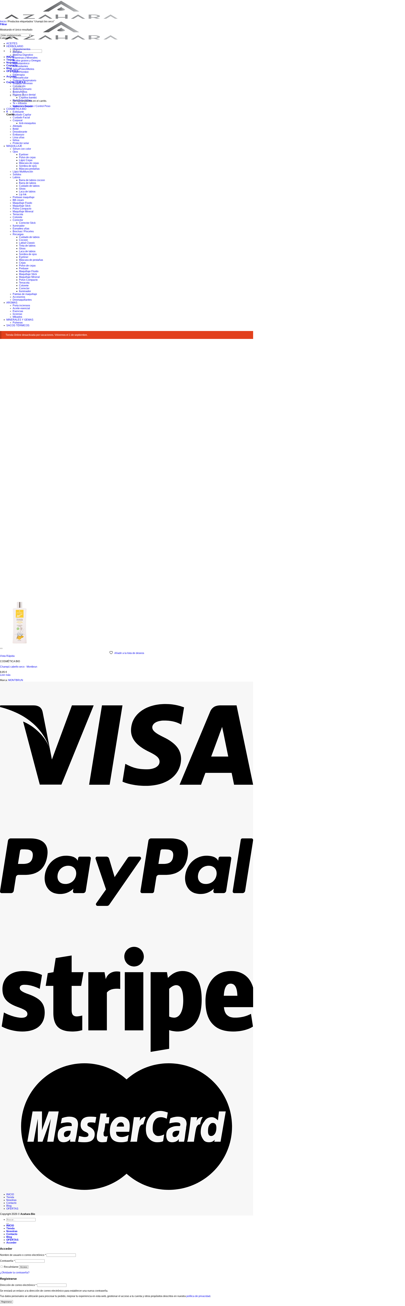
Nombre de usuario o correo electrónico (23, 1255)
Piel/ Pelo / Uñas (22, 100)
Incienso (17, 314)
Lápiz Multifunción (23, 171)
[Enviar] (7, 1223)
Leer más (5, 675)
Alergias (17, 52)
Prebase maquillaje (23, 197)
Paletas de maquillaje (25, 294)
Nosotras (11, 62)
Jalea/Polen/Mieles (23, 69)
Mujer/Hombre (21, 72)
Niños (16, 140)
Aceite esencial (21, 308)
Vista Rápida (7, 656)
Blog (9, 68)
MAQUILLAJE (14, 146)
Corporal (17, 120)
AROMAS (11, 302)
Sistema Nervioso (23, 83)
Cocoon (23, 240)
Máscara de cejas (29, 163)
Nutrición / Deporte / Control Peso (31, 106)
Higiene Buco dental (24, 94)
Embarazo (18, 134)
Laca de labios (27, 191)
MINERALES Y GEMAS (19, 319)
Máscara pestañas (29, 168)
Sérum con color (22, 148)
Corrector (18, 220)
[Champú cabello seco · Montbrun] (19, 644)
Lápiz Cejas (25, 160)
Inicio (3, 21)
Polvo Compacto (22, 208)
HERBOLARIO (14, 46)
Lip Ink (22, 194)
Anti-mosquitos (27, 123)
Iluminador (19, 225)
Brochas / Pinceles (23, 231)
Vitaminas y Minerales (25, 57)
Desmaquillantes (22, 299)
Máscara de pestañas (31, 260)
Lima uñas (18, 137)
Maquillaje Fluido (22, 203)
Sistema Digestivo (23, 54)
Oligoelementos (21, 49)
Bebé (16, 129)
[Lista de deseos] (1, 648)
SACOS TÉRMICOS (17, 325)
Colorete (17, 217)
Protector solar (21, 143)
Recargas (18, 234)
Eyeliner (23, 154)
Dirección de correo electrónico (18, 1285)
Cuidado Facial (21, 117)
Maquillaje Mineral (23, 211)
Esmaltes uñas (21, 228)
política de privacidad (198, 1296)
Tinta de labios (27, 245)
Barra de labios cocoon (32, 180)
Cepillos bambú (28, 97)
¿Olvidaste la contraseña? (14, 1272)
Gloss (22, 188)
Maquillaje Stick (22, 205)
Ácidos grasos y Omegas (27, 60)
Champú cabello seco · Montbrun (18, 666)
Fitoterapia (19, 74)
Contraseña (7, 1260)
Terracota (18, 214)
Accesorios (19, 297)
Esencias (18, 311)
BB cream (18, 200)
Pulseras (18, 322)
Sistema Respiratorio (24, 80)
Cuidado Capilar (22, 114)
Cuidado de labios (29, 185)
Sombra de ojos (28, 166)
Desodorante (20, 131)
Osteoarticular (20, 77)
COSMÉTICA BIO (16, 109)
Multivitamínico (21, 63)
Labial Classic (27, 242)
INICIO (10, 1194)
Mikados (17, 317)
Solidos (17, 174)
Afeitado (17, 126)
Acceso (23, 1267)
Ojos (15, 151)
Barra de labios (27, 183)
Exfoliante (18, 111)
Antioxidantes (20, 66)
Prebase (23, 268)
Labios (16, 177)
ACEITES (11, 43)
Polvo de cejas (27, 157)
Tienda (10, 1197)
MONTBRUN (15, 680)
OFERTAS (12, 71)
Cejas (22, 262)
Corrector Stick (27, 223)
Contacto (11, 65)
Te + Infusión (20, 103)
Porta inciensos (21, 305)
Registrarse (6, 1302)
